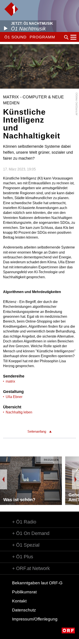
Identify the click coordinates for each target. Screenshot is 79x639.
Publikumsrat (24, 592)
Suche (66, 37)
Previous (3, 479)
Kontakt (19, 601)
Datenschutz (24, 610)
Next (75, 479)
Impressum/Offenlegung (34, 619)
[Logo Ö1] (11, 9)
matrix (10, 381)
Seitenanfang (36, 431)
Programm (42, 37)
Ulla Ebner (14, 397)
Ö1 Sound (15, 37)
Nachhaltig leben (19, 412)
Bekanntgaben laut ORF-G (37, 583)
